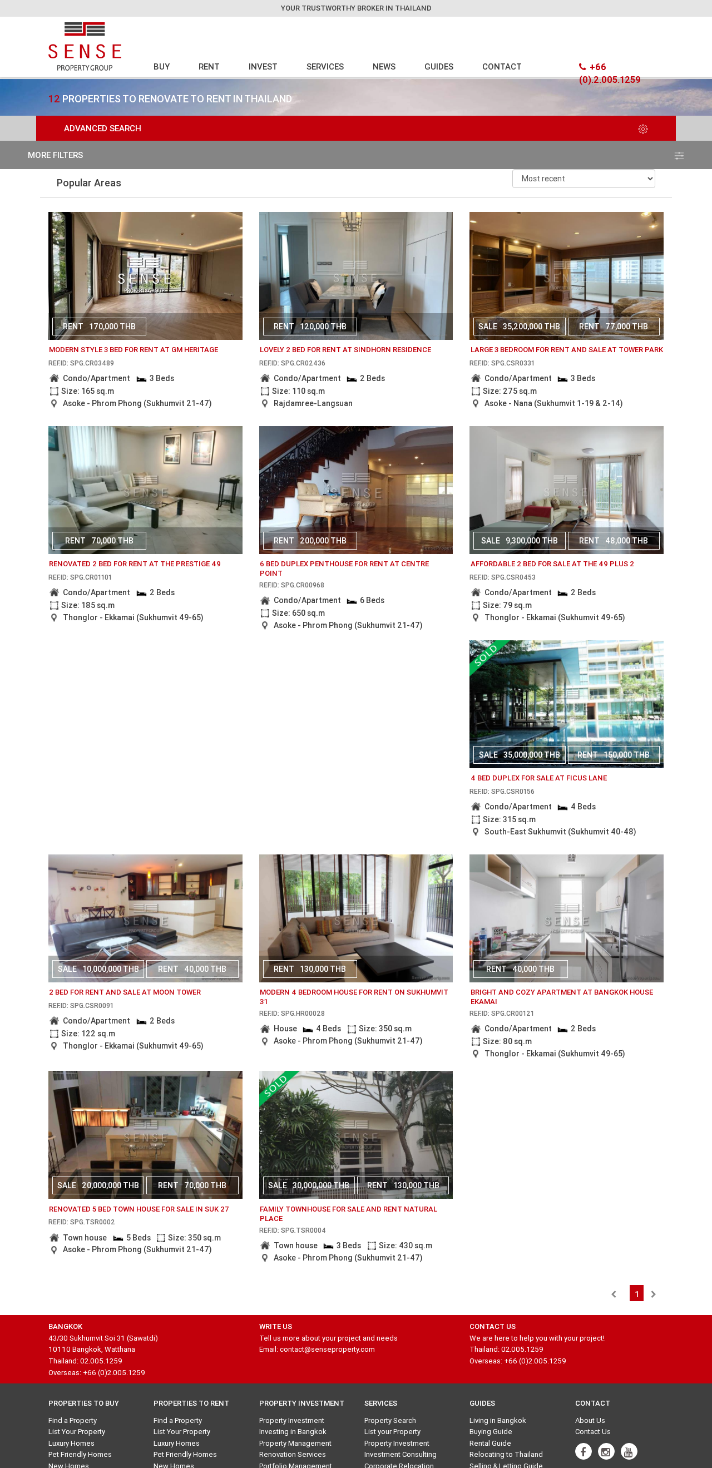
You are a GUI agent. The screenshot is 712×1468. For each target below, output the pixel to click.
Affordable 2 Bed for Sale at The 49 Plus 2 (552, 564)
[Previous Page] (614, 1294)
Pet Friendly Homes (80, 1454)
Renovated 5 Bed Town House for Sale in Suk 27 (139, 1209)
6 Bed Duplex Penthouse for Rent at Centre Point (344, 568)
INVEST (263, 66)
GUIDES (438, 66)
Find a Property (72, 1420)
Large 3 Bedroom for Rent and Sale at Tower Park (567, 349)
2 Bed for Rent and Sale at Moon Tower (125, 992)
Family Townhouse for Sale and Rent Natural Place (348, 1213)
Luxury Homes (71, 1443)
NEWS (384, 66)
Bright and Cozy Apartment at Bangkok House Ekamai (562, 996)
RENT (209, 66)
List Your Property (76, 1431)
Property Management (295, 1443)
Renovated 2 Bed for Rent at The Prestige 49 (135, 564)
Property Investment (291, 1420)
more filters (55, 155)
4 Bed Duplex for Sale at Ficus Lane (539, 778)
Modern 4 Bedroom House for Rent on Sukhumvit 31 (354, 996)
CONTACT (502, 66)
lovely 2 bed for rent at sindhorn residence (345, 349)
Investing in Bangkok (293, 1431)
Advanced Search (102, 128)
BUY (162, 66)
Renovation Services (292, 1454)
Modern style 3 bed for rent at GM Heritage (133, 349)
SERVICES (325, 66)
